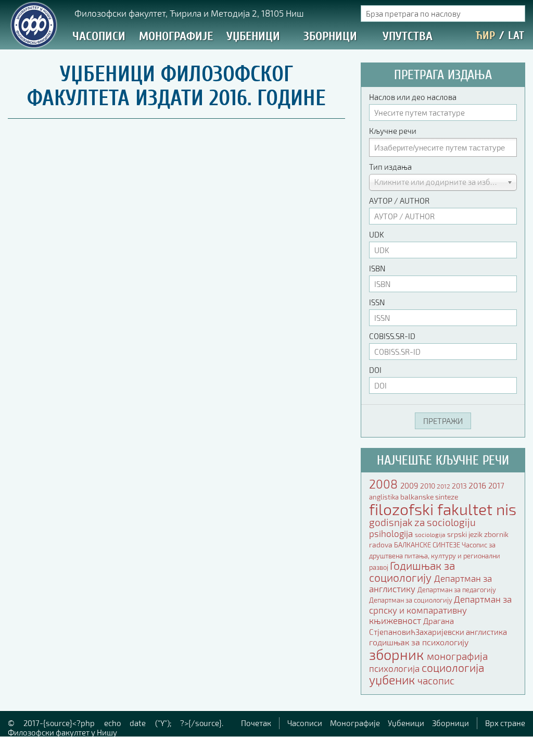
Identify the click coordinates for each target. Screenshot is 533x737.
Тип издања (390, 166)
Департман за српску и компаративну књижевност (440, 610)
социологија (453, 667)
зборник (398, 654)
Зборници (330, 36)
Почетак (256, 723)
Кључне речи (392, 130)
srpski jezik (465, 534)
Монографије (176, 36)
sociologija (431, 535)
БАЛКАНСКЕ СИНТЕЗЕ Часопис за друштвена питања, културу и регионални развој (434, 556)
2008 (384, 484)
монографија (457, 656)
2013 (460, 485)
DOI (375, 369)
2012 (444, 486)
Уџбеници (253, 36)
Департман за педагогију (456, 589)
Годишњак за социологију (412, 571)
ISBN (377, 268)
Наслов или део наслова (412, 97)
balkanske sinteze (429, 496)
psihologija (392, 533)
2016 (478, 485)
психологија (395, 668)
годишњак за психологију (418, 642)
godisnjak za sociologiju (422, 522)
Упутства (408, 36)
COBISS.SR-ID (392, 336)
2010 (428, 485)
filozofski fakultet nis (442, 508)
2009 (410, 485)
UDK (376, 234)
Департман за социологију (411, 600)
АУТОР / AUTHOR (399, 200)
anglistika (384, 497)
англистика (486, 631)
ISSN (377, 302)
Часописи (98, 36)
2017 (496, 485)
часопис (435, 680)
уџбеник (393, 679)
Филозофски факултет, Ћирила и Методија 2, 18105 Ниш (189, 13)
